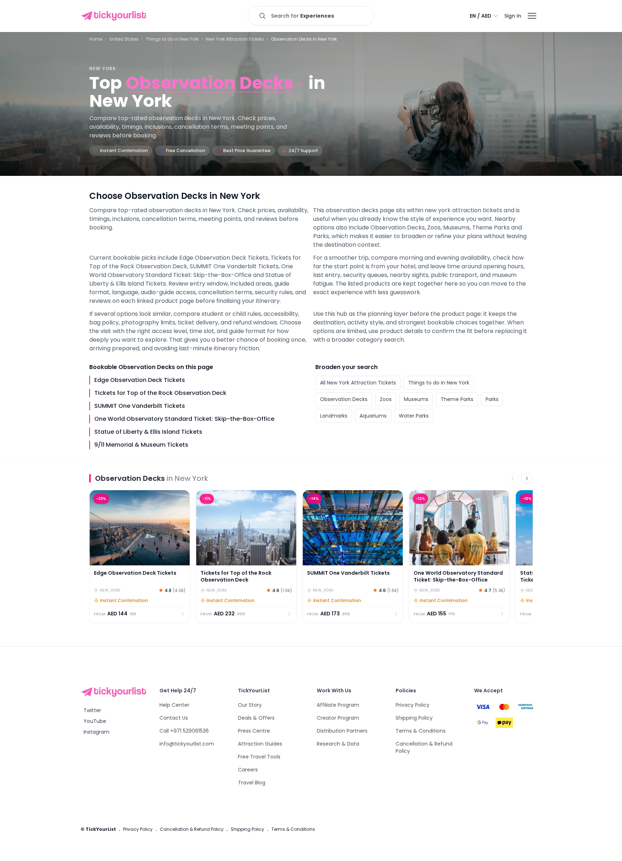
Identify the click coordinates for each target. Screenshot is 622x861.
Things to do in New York (172, 39)
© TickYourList (98, 829)
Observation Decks (344, 399)
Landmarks (333, 415)
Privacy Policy (412, 705)
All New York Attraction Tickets (358, 382)
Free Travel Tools (259, 756)
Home (95, 39)
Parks (492, 399)
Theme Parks (457, 399)
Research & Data (338, 743)
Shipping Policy (414, 717)
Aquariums (373, 415)
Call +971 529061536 (184, 730)
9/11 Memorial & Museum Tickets (141, 445)
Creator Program (338, 717)
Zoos (386, 399)
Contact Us (173, 717)
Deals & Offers (256, 717)
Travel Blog (251, 782)
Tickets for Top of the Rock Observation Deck (160, 393)
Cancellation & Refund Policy (192, 829)
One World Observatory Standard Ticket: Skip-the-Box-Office (184, 419)
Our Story (250, 705)
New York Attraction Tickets (235, 39)
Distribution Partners (342, 730)
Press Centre (254, 730)
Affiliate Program (338, 705)
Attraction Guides (260, 743)
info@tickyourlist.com (186, 743)
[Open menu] (532, 16)
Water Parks (414, 415)
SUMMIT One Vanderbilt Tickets (139, 406)
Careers (248, 769)
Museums (416, 399)
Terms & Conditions (421, 730)
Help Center (174, 705)
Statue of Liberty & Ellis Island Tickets (148, 432)
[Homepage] (115, 16)
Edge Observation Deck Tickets (139, 380)
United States (124, 39)
